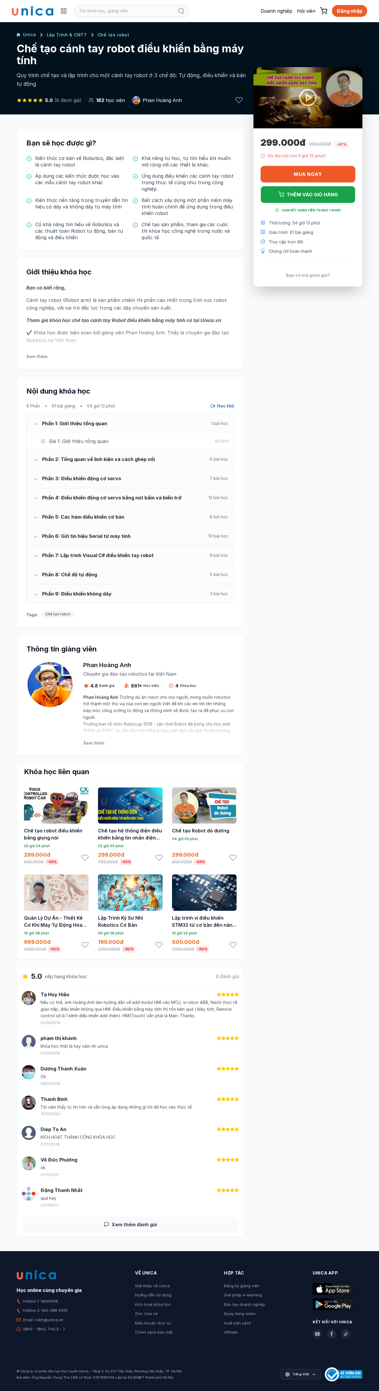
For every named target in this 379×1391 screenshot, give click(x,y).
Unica (29, 34)
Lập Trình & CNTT (67, 34)
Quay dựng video (240, 1313)
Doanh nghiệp (276, 11)
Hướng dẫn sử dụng (153, 1295)
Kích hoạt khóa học (153, 1304)
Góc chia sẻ (146, 1313)
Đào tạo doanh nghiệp (244, 1304)
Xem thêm (36, 356)
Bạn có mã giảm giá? (308, 274)
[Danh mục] (63, 11)
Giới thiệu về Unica (152, 1285)
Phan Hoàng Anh (162, 100)
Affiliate (231, 1332)
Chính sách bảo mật (154, 1332)
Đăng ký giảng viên (241, 1285)
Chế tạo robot (113, 34)
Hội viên (306, 11)
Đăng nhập (349, 11)
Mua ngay (308, 174)
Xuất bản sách (237, 1323)
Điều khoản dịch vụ (153, 1323)
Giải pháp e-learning (243, 1295)
